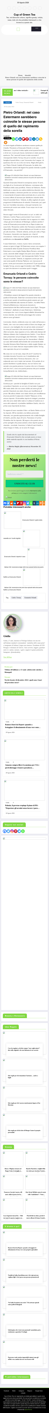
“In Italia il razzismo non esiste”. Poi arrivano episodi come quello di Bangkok (23, 1303)
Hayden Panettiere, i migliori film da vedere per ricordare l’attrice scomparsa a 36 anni (35, 1170)
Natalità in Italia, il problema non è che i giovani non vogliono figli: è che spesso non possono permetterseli (23, 1276)
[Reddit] (11, 503)
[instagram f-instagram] (19, 8)
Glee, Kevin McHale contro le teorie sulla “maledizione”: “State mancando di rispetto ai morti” (36, 1193)
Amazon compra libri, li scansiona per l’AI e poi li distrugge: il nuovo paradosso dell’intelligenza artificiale (22, 766)
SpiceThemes (28, 1409)
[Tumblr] (34, 503)
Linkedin (23, 1393)
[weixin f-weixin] (29, 8)
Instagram (21, 1391)
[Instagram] (24, 503)
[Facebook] (30, 139)
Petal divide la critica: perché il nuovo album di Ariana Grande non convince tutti (35, 1217)
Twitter (14, 1391)
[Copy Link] (40, 139)
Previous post (8, 667)
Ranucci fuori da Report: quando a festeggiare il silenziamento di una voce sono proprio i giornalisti (22, 726)
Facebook (6, 1391)
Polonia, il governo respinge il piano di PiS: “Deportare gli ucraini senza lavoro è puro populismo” (21, 807)
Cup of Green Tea (24, 14)
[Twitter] (37, 139)
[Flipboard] (23, 139)
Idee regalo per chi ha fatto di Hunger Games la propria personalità (24, 1131)
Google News (39, 1391)
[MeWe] (34, 139)
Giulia (39, 102)
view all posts (7, 657)
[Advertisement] (24, 46)
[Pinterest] (27, 139)
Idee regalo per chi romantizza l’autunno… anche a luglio (23, 1076)
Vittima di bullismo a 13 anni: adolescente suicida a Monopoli (24, 671)
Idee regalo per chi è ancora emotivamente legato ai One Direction (24, 1104)
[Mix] (40, 503)
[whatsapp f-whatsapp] (40, 8)
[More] (5, 142)
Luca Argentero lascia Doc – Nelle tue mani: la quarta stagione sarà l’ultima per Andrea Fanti (13, 1217)
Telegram (29, 1391)
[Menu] (18, 29)
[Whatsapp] (13, 139)
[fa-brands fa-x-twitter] (14, 8)
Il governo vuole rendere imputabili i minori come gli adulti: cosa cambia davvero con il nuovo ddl (23, 1358)
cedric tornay (19, 102)
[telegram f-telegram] (24, 8)
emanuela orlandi (28, 102)
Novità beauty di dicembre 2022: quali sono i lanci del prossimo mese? (23, 681)
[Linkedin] (20, 139)
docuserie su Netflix (21, 239)
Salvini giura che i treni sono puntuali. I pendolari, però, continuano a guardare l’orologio (24, 1331)
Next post (7, 677)
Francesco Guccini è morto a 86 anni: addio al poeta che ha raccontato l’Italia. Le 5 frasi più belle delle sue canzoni (13, 1193)
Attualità (7, 102)
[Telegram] (16, 139)
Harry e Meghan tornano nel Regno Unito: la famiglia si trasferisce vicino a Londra (13, 1170)
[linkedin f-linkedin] (34, 8)
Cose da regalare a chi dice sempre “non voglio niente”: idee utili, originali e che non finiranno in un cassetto (24, 1049)
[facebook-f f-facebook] (9, 8)
